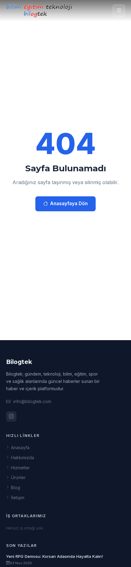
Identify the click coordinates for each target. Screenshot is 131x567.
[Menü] (119, 11)
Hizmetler (20, 467)
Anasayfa (20, 447)
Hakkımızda (22, 457)
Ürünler (18, 477)
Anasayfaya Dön (69, 203)
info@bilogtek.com (32, 401)
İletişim (17, 497)
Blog (15, 487)
